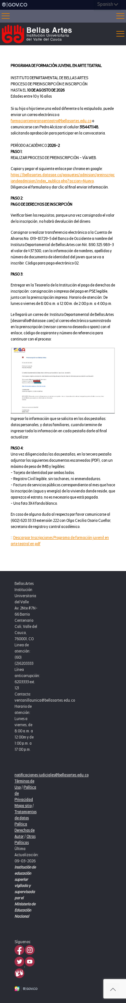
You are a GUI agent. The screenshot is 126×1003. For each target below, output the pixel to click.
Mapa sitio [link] (23, 805)
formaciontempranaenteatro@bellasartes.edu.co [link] (51, 121)
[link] (14, 4)
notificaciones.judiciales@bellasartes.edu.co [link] (52, 775)
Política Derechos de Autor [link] (25, 830)
